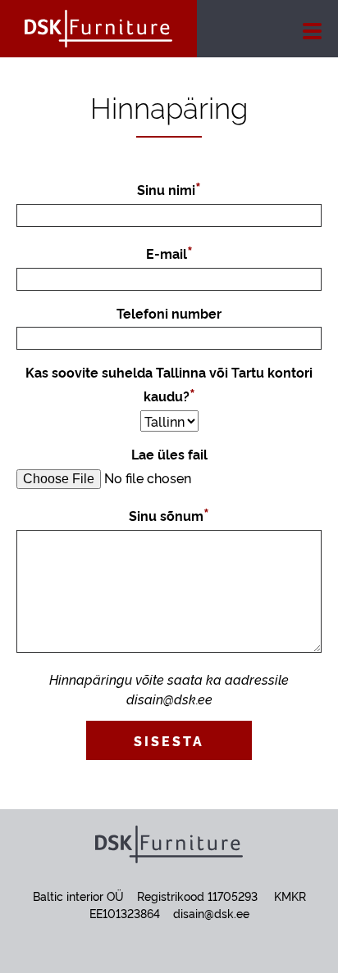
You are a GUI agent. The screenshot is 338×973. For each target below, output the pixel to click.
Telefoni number (169, 313)
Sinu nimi (166, 189)
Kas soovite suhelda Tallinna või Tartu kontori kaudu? (169, 384)
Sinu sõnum (166, 515)
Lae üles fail (169, 454)
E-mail (166, 253)
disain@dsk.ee (211, 913)
